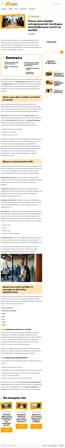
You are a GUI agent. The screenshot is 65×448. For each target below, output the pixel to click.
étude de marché (21, 81)
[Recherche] (56, 3)
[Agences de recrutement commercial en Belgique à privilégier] (36, 406)
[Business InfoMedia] (11, 3)
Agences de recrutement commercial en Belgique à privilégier (36, 418)
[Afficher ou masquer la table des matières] (31, 58)
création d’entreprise (33, 120)
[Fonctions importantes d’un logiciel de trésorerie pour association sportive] (6, 406)
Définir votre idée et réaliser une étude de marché (12, 63)
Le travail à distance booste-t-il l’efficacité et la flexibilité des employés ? (59, 83)
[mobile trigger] (3, 3)
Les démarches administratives (30, 72)
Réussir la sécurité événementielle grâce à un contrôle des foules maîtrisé (59, 74)
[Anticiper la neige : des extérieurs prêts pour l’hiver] (49, 90)
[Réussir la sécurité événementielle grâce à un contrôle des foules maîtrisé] (49, 73)
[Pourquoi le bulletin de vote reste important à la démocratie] (22, 406)
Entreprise (35, 16)
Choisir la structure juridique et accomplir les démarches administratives (31, 64)
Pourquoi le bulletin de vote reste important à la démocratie (21, 418)
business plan (7, 84)
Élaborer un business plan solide (11, 67)
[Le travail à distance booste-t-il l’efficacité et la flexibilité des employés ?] (49, 82)
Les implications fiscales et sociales (32, 68)
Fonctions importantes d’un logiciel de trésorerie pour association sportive (6, 419)
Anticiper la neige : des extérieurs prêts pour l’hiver (59, 91)
